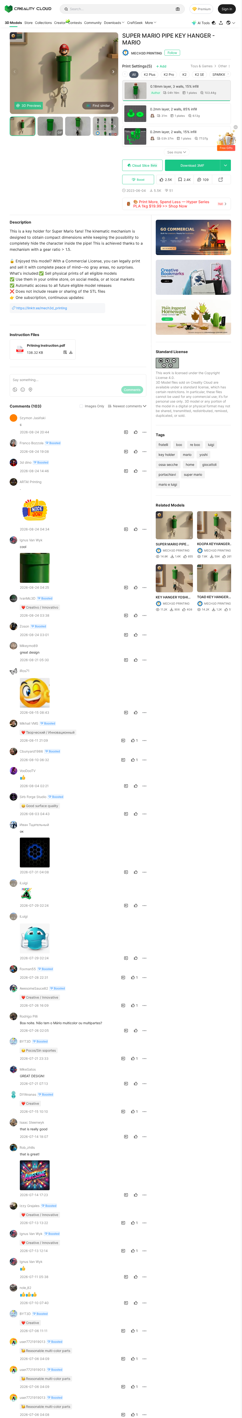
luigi (211, 445)
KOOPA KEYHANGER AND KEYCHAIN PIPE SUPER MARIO (213, 544)
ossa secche (168, 464)
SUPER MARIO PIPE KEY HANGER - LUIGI (172, 544)
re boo (195, 445)
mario (187, 455)
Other (222, 66)
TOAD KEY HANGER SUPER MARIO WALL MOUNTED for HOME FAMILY (213, 597)
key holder (167, 455)
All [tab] (134, 74)
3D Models (13, 23)
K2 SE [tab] (199, 74)
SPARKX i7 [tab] (220, 74)
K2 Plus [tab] (149, 74)
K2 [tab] (184, 74)
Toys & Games (201, 66)
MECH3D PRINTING (146, 53)
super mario (193, 474)
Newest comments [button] (127, 406)
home (190, 464)
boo (179, 445)
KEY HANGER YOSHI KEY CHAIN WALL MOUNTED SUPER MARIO (172, 597)
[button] (231, 22)
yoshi (203, 455)
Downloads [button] (112, 23)
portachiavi (167, 474)
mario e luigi (168, 484)
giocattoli (209, 464)
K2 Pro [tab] (169, 74)
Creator (60, 23)
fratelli (163, 445)
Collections (43, 23)
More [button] (149, 23)
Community (93, 23)
